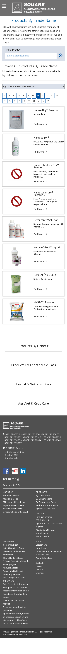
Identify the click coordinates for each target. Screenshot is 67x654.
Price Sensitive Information (16, 584)
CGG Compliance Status (14, 577)
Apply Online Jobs (44, 557)
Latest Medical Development (49, 551)
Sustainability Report (13, 571)
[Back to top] (63, 642)
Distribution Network (45, 530)
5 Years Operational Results (16, 561)
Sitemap (40, 572)
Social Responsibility (12, 508)
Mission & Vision (11, 498)
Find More (39, 124)
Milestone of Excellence (14, 502)
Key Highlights (9, 564)
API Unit (39, 526)
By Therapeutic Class (46, 502)
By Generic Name (44, 498)
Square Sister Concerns (14, 505)
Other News (8, 580)
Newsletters (41, 548)
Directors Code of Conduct (15, 511)
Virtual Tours (42, 533)
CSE (14, 479)
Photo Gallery (42, 536)
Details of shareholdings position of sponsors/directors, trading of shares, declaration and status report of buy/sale (16, 614)
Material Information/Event (16, 623)
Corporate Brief (10, 544)
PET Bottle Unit (42, 520)
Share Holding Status (13, 557)
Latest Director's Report (14, 548)
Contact (39, 569)
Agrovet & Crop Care (45, 508)
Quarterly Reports (11, 574)
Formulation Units (44, 516)
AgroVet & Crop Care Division (49, 523)
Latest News (41, 544)
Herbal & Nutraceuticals (47, 505)
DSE (5, 479)
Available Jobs (42, 554)
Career (39, 566)
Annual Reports (10, 567)
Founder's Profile (11, 495)
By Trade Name (43, 495)
